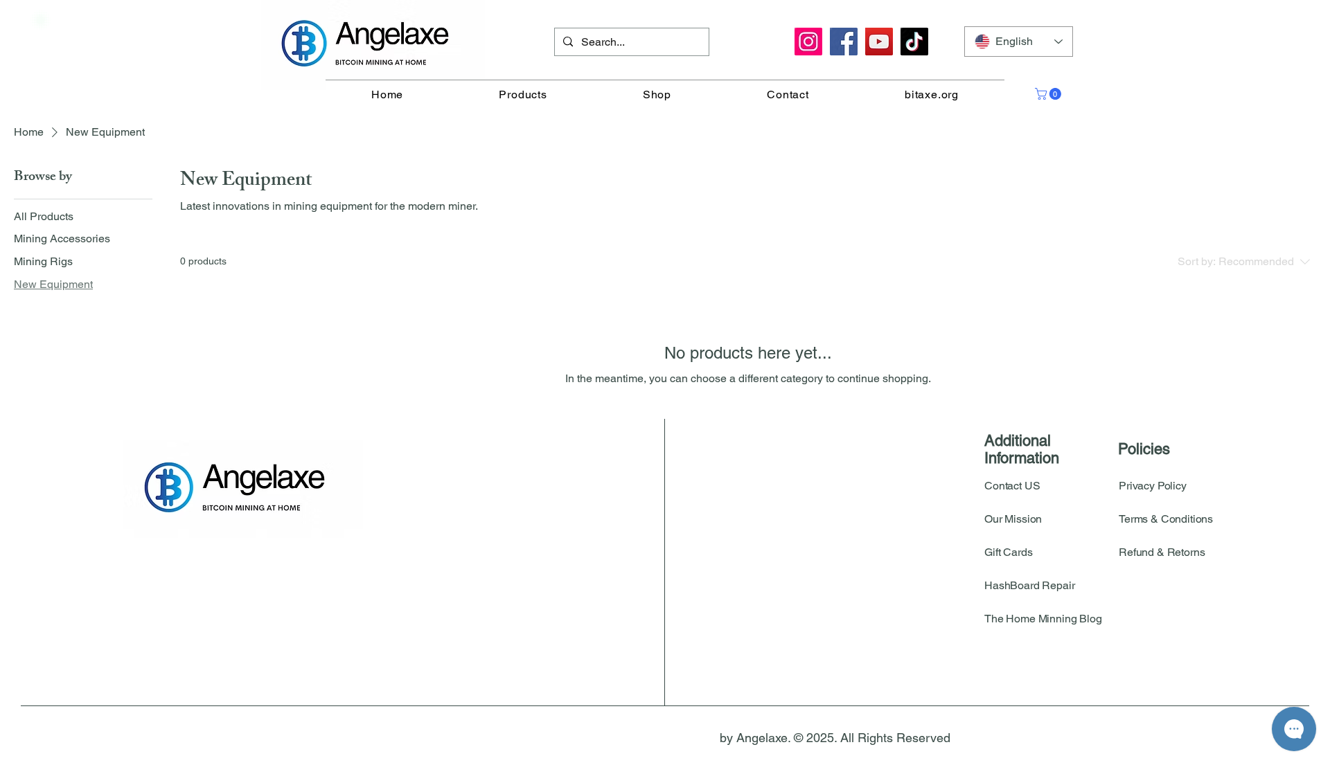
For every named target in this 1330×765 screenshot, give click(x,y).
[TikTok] (914, 41)
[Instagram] (808, 41)
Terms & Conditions (1166, 518)
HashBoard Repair (1029, 585)
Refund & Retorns (1162, 552)
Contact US (1012, 485)
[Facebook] (844, 41)
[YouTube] (879, 41)
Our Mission (1013, 518)
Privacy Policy (1153, 485)
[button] (1049, 94)
